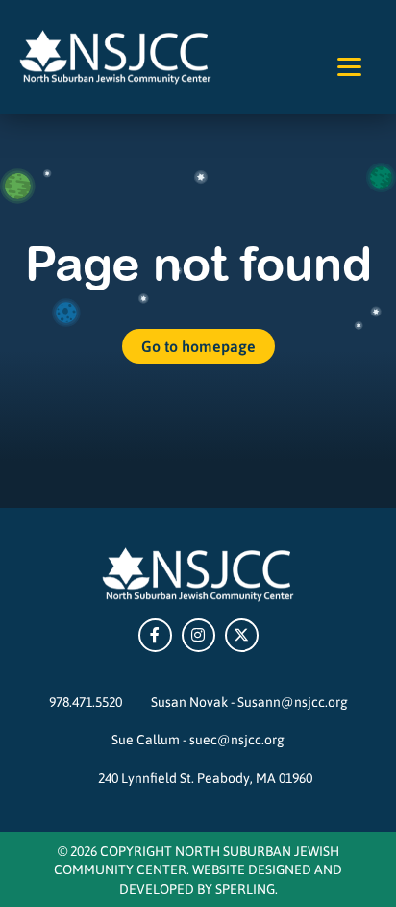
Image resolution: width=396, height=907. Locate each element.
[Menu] (349, 64)
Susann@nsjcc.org (292, 701)
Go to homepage (198, 346)
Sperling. (246, 887)
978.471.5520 (85, 701)
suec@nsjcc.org (237, 738)
